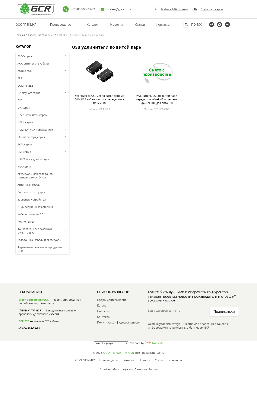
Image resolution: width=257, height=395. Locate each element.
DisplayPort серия (28, 93)
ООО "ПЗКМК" (26, 24)
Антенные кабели (28, 185)
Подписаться (224, 311)
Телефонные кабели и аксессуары (39, 240)
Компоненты (25, 221)
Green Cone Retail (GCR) (33, 299)
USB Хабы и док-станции (33, 159)
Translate (157, 343)
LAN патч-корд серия (31, 137)
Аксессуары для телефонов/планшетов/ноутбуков (35, 175)
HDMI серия (25, 122)
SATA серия (24, 144)
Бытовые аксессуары (31, 192)
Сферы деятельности (111, 300)
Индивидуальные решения (35, 207)
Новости (116, 24)
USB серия (59, 35)
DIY (19, 100)
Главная (20, 35)
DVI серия (23, 107)
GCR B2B (23, 321)
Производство (60, 24)
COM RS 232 (25, 85)
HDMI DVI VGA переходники (35, 129)
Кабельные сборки (39, 35)
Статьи (140, 24)
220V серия (24, 56)
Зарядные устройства (31, 199)
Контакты (163, 24)
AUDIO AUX (24, 71)
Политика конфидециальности (118, 322)
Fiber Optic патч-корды (32, 115)
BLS (19, 78)
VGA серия (24, 166)
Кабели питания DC (30, 214)
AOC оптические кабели (33, 63)
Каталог (92, 24)
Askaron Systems (148, 369)
